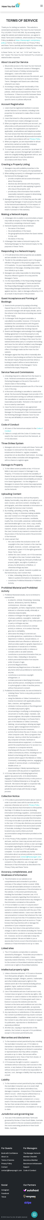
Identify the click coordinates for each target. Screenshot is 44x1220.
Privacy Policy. (35, 139)
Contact (4, 1167)
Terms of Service (7, 1160)
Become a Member (30, 1160)
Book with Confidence (9, 1153)
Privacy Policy (34, 805)
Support (26, 1167)
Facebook (5, 1193)
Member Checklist (30, 1157)
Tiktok (3, 1197)
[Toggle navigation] (41, 6)
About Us (4, 1157)
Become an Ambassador (32, 1163)
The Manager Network (31, 1153)
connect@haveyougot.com (30, 857)
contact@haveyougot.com (11, 1170)
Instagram (5, 1190)
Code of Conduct (29, 1170)
